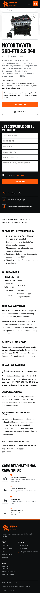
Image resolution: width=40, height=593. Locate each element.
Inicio (3, 10)
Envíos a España (7, 548)
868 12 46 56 (21, 112)
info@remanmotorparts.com (29, 552)
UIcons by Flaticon (8, 590)
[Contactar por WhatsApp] (35, 3)
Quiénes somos (7, 554)
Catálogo (9, 10)
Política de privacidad (18, 175)
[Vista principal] (9, 35)
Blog (3, 551)
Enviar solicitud (20, 181)
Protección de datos (8, 571)
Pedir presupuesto (20, 104)
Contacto (5, 557)
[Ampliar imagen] (33, 16)
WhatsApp (23, 548)
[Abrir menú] (29, 3)
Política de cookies (8, 574)
